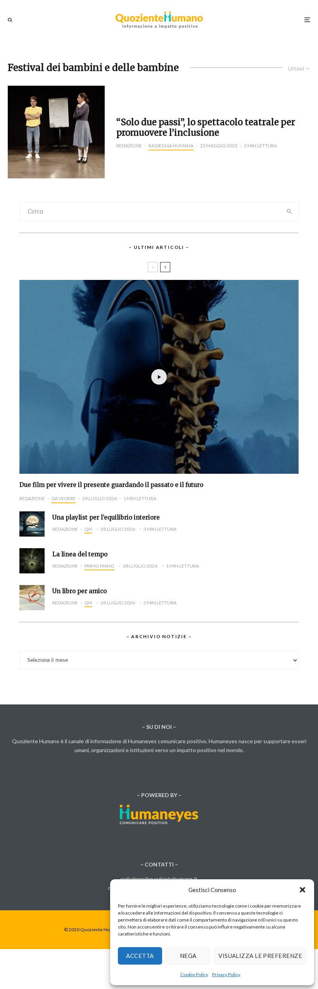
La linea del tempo (79, 554)
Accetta (140, 955)
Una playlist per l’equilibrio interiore (106, 517)
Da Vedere (64, 498)
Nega (188, 955)
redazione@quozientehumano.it (159, 878)
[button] (302, 890)
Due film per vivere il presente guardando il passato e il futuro (111, 485)
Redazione (129, 145)
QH (88, 529)
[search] (289, 211)
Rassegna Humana (171, 145)
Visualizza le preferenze (260, 955)
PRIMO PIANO (99, 566)
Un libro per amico (79, 591)
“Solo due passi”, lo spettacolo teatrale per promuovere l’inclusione (205, 127)
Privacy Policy (226, 974)
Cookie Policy (194, 974)
